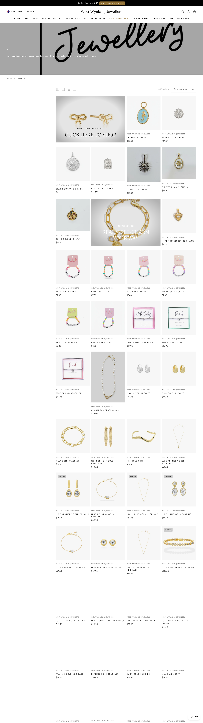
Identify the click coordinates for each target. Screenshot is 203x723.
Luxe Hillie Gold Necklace (142, 514)
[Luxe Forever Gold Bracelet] (179, 543)
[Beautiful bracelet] (73, 318)
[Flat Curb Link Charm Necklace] (179, 700)
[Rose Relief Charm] (108, 164)
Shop (20, 78)
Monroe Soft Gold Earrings (102, 462)
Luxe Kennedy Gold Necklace (173, 462)
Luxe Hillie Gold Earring (177, 514)
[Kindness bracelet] (179, 267)
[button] (182, 11)
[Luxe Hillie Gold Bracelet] (73, 543)
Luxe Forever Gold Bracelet (179, 567)
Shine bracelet (100, 291)
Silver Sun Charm (137, 189)
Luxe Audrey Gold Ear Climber (175, 621)
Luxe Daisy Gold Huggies (71, 620)
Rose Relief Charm (102, 188)
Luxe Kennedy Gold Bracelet (102, 515)
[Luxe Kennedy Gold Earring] (73, 489)
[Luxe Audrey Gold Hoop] (144, 596)
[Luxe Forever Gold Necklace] (144, 543)
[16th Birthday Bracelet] (144, 318)
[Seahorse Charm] (144, 113)
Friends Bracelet (172, 342)
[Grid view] (57, 89)
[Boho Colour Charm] (73, 215)
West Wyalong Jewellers (138, 134)
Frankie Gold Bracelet (104, 674)
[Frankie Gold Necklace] (73, 649)
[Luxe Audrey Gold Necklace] (108, 596)
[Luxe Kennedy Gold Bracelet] (108, 489)
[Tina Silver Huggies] (144, 369)
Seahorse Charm (137, 137)
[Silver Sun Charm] (144, 164)
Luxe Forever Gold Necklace (138, 568)
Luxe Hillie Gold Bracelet (71, 567)
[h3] (90, 119)
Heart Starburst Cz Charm (178, 241)
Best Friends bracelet (69, 291)
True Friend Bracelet (68, 393)
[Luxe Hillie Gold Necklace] (144, 489)
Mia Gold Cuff (135, 461)
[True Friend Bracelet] (73, 369)
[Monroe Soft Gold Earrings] (108, 436)
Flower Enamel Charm (175, 187)
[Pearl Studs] (144, 700)
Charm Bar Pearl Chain (105, 410)
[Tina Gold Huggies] (179, 369)
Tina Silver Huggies (138, 393)
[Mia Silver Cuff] (179, 649)
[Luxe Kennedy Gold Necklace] (179, 436)
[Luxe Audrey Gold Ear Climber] (179, 596)
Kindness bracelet (173, 291)
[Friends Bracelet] (179, 318)
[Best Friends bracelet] (73, 267)
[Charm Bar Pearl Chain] (108, 377)
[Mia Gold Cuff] (144, 436)
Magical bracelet (137, 291)
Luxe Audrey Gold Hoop (141, 620)
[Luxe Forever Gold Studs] (108, 543)
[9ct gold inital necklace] (73, 700)
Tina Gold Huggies (173, 393)
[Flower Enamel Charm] (179, 163)
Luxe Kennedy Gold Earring (72, 514)
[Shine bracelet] (108, 267)
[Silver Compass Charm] (73, 164)
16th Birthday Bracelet (141, 342)
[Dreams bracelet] (108, 318)
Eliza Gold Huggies (138, 674)
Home (9, 78)
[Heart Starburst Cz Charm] (179, 216)
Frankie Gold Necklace (70, 674)
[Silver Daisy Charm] (179, 113)
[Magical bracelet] (144, 267)
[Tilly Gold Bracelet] (73, 436)
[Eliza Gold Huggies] (144, 649)
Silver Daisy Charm (173, 137)
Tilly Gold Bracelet (67, 461)
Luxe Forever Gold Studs (106, 567)
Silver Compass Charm (69, 189)
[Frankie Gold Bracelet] (108, 649)
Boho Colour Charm (68, 239)
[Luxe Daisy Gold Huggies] (73, 596)
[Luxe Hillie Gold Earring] (179, 489)
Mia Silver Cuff (171, 674)
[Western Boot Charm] (108, 699)
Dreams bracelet (101, 342)
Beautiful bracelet (67, 342)
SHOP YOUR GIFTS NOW (112, 3)
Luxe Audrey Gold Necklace (108, 620)
